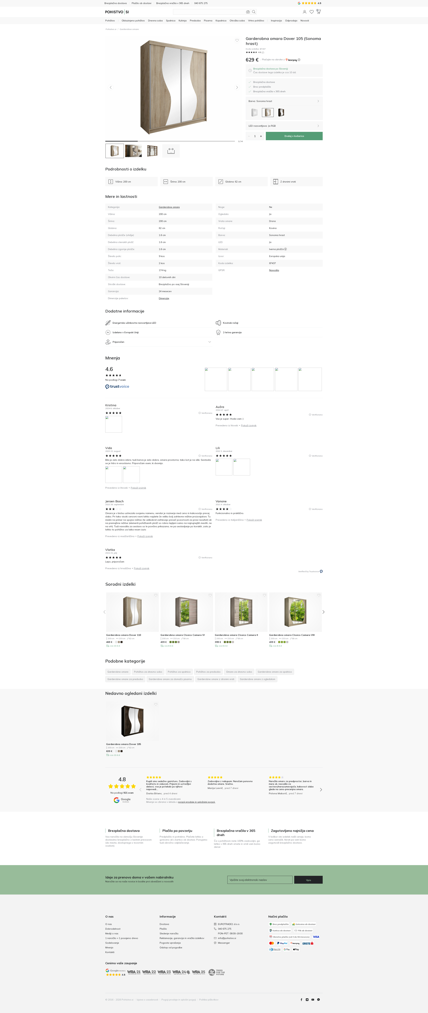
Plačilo (163, 928)
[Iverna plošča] (285, 249)
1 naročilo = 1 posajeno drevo (121, 938)
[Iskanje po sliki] (248, 12)
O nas (108, 924)
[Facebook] (303, 999)
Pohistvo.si (111, 29)
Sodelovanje (112, 942)
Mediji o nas (111, 933)
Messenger (224, 942)
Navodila (274, 270)
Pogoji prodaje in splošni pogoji (179, 999)
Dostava (164, 924)
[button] (304, 12)
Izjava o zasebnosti (147, 999)
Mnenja (109, 947)
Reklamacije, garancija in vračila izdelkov (182, 938)
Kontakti (109, 952)
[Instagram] (308, 999)
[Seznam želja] (311, 12)
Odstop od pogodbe (171, 947)
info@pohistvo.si (227, 938)
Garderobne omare (129, 29)
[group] (216, 379)
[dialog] (274, 70)
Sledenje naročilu (169, 933)
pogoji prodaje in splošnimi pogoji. (196, 801)
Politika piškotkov (208, 999)
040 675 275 (224, 928)
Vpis (308, 880)
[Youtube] (314, 999)
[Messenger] (320, 999)
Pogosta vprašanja (170, 942)
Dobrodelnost (112, 928)
